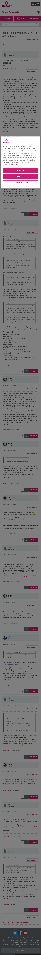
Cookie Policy (13, 164)
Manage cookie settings (20, 183)
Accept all (20, 170)
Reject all (20, 176)
